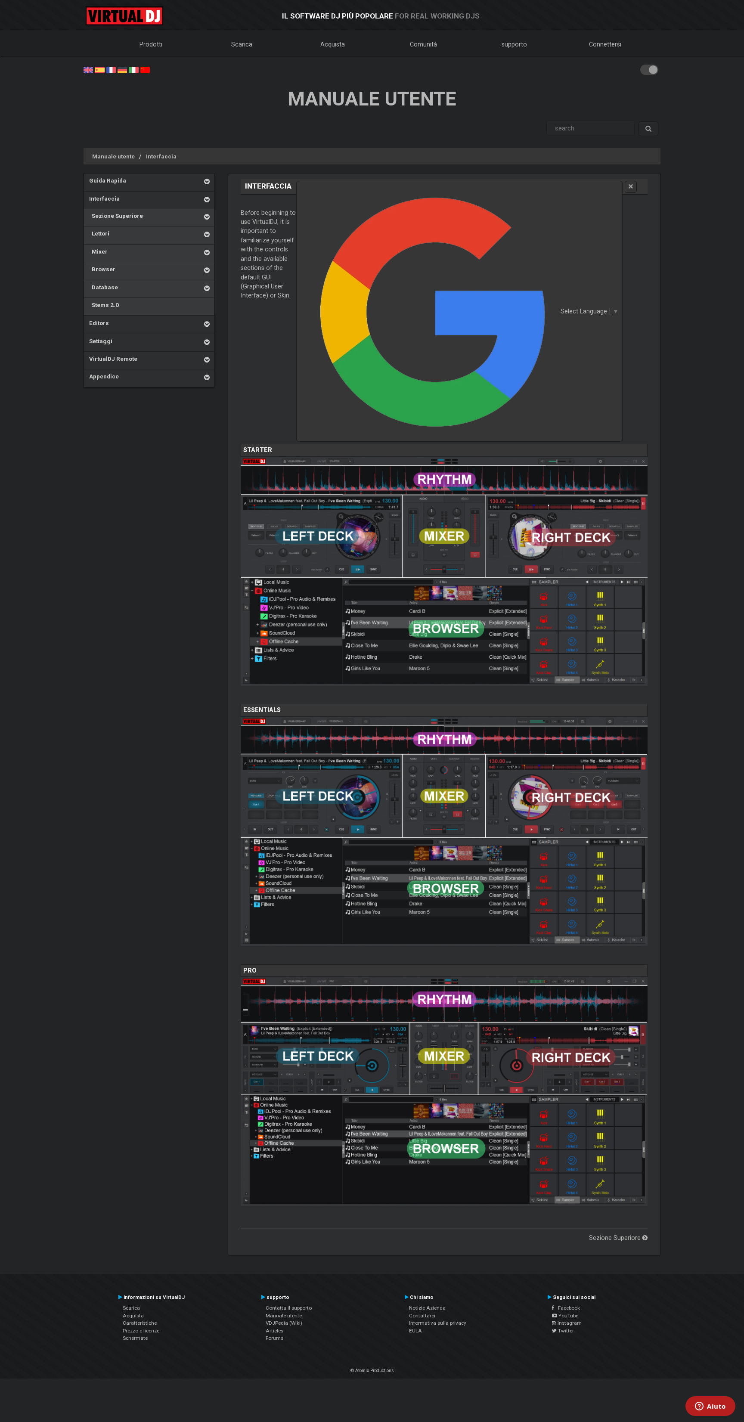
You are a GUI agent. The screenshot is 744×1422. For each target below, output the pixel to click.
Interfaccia (161, 156)
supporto (514, 44)
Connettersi (605, 44)
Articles (274, 1331)
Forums (274, 1338)
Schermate (135, 1338)
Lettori (99, 233)
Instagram (569, 1323)
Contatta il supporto (289, 1308)
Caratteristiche (140, 1323)
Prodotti (151, 44)
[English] (88, 69)
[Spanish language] (99, 69)
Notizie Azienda (427, 1308)
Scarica (241, 44)
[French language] (111, 69)
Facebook (567, 1308)
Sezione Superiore (116, 215)
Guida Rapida (107, 180)
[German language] (122, 69)
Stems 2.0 (104, 304)
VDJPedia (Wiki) (284, 1323)
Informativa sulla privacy (437, 1323)
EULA (415, 1331)
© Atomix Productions (372, 1370)
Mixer (98, 251)
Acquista (332, 44)
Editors (99, 322)
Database (103, 287)
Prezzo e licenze (141, 1331)
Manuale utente (113, 156)
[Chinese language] (145, 69)
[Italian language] (133, 69)
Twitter (565, 1331)
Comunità (423, 44)
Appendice (104, 376)
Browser (102, 269)
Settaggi (100, 341)
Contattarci (422, 1316)
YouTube (567, 1316)
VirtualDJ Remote (113, 358)
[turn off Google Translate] (631, 186)
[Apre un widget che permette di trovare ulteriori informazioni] (710, 1407)
